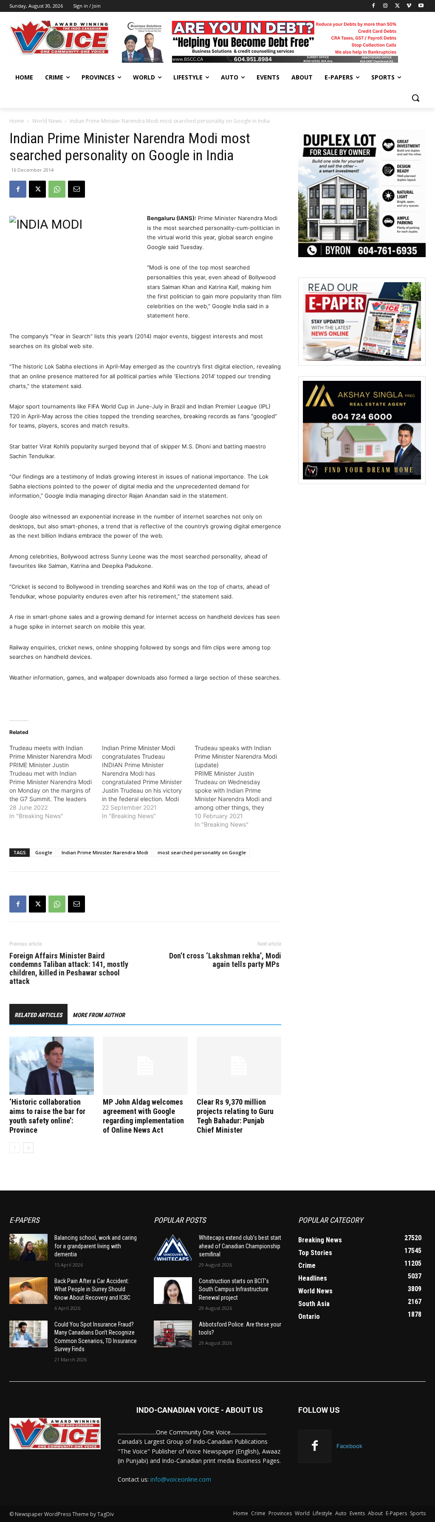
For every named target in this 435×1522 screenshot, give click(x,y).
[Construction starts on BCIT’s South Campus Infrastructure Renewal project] (173, 1290)
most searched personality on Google (202, 852)
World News (47, 121)
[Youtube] (421, 6)
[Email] (76, 189)
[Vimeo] (409, 6)
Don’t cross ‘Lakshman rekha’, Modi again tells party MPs (225, 960)
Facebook (349, 1446)
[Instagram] (385, 6)
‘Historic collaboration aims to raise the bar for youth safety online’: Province (47, 1115)
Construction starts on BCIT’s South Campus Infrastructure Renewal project (234, 1289)
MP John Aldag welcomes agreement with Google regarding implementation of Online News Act (143, 1115)
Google (43, 852)
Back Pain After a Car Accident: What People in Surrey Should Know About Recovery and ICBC (92, 1289)
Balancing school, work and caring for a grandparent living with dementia (95, 1246)
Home (16, 121)
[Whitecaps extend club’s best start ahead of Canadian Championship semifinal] (173, 1247)
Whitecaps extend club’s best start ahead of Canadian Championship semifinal (240, 1246)
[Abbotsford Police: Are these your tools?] (173, 1334)
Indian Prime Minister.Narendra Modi (105, 852)
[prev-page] (14, 1147)
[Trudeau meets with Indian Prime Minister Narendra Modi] (55, 782)
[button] (415, 98)
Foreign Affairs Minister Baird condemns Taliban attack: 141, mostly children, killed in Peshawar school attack (68, 969)
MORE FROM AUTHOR (99, 1015)
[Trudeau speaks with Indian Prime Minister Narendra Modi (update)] (241, 786)
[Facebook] (374, 6)
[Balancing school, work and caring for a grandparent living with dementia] (28, 1247)
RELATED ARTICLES (38, 1015)
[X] (397, 6)
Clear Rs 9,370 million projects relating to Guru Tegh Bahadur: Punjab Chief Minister (235, 1115)
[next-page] (28, 1147)
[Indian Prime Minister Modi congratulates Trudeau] (148, 782)
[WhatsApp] (56, 189)
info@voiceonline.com (180, 1479)
